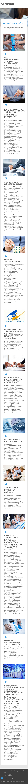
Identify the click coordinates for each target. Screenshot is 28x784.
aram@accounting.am (9, 778)
